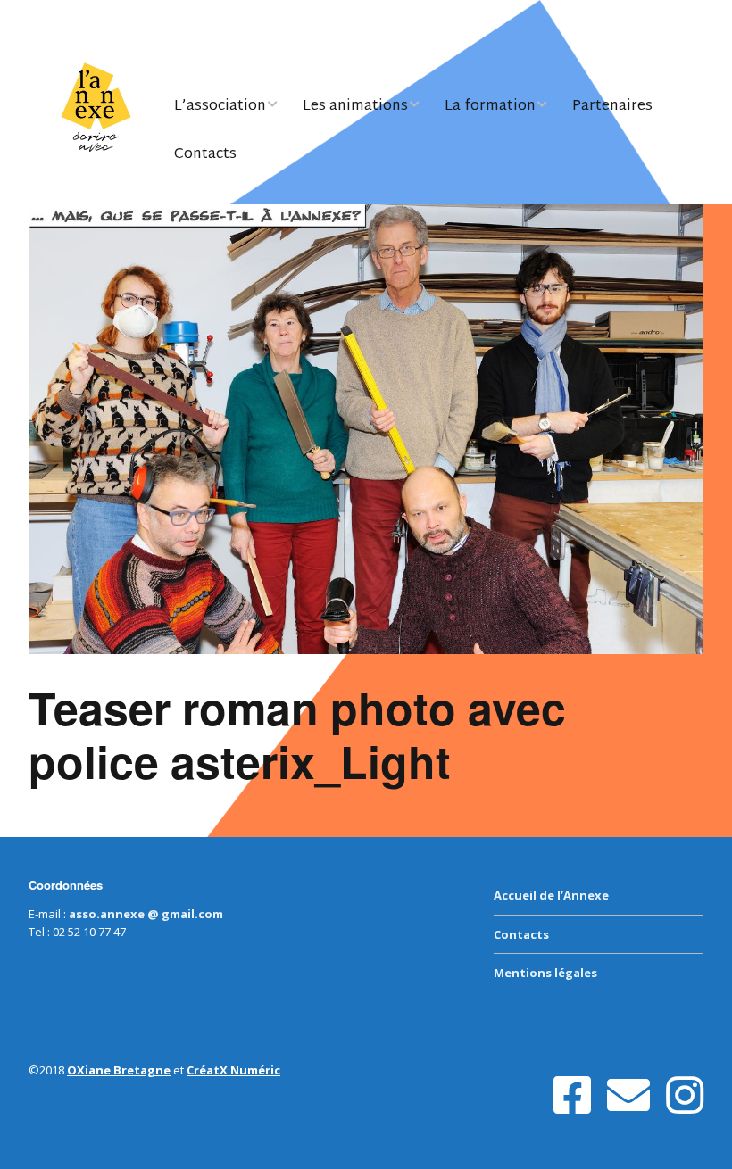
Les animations (355, 107)
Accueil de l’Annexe (551, 895)
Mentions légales (545, 973)
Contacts (205, 155)
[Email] (628, 1095)
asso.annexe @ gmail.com (146, 914)
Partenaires (612, 107)
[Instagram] (684, 1095)
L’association (220, 107)
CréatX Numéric (233, 1070)
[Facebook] (572, 1095)
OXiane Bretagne (119, 1070)
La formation (490, 107)
